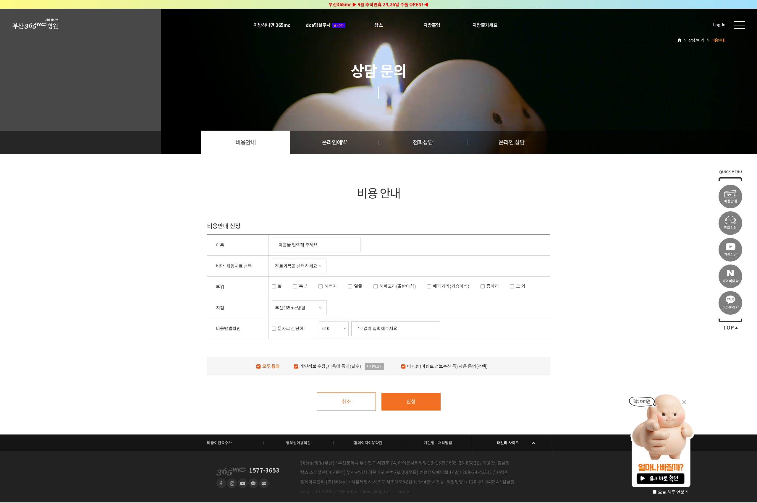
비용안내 (245, 142)
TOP (728, 328)
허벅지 (330, 286)
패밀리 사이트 (508, 442)
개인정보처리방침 (438, 442)
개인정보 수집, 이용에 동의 (330, 366)
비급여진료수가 (219, 442)
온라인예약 (334, 142)
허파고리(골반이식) (397, 286)
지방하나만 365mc (272, 25)
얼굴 (358, 286)
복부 (303, 286)
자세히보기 (374, 366)
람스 (378, 25)
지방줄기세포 (485, 25)
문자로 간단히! (291, 328)
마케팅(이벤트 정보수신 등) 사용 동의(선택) (447, 366)
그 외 (520, 286)
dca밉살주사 (318, 25)
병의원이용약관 (298, 442)
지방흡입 (431, 25)
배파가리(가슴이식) (451, 286)
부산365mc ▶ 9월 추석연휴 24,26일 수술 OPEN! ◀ (378, 4)
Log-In (719, 24)
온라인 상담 (512, 142)
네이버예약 (730, 281)
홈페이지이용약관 (368, 442)
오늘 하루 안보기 (673, 492)
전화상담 (423, 142)
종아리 (492, 286)
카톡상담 (730, 254)
